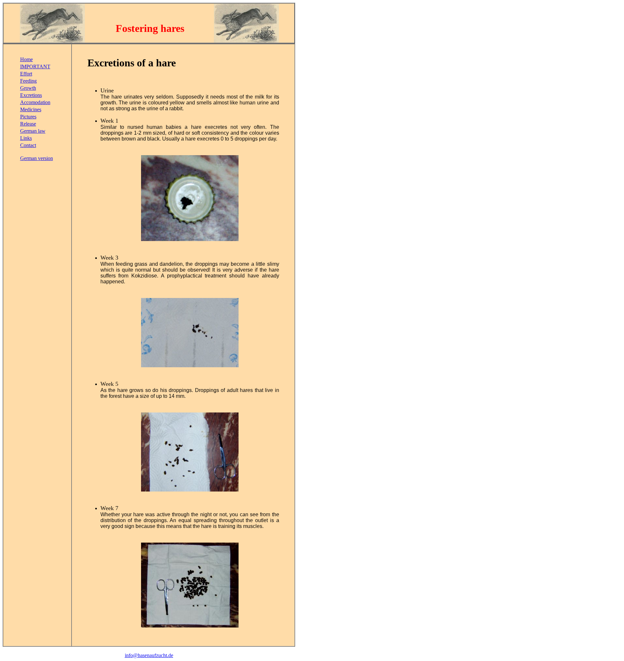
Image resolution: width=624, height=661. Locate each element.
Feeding (28, 81)
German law (33, 131)
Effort (26, 73)
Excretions (31, 95)
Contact (28, 145)
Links (26, 138)
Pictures (28, 116)
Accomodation (35, 102)
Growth (28, 88)
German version (36, 158)
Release (28, 124)
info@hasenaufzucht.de (149, 655)
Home (26, 59)
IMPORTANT (35, 66)
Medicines (30, 109)
